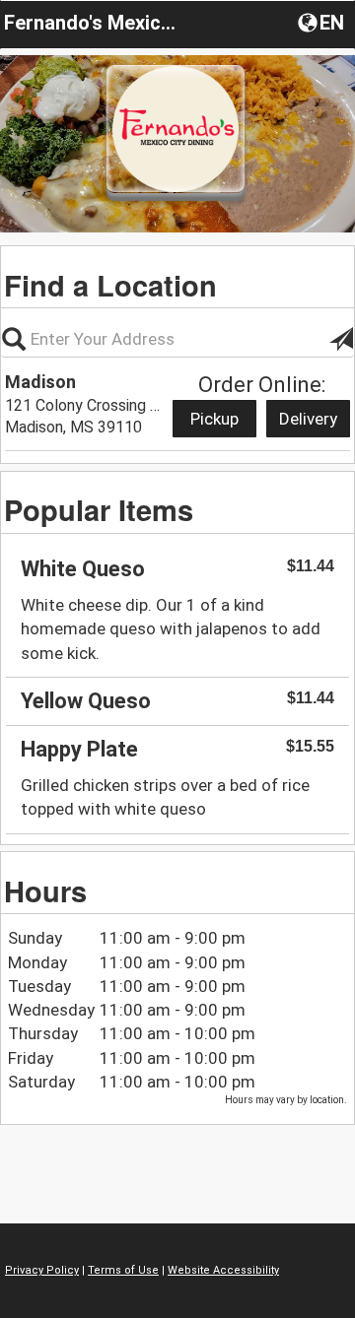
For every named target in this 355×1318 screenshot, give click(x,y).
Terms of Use (123, 1270)
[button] (323, 21)
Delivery (308, 418)
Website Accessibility (223, 1270)
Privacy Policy (42, 1270)
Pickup (214, 418)
